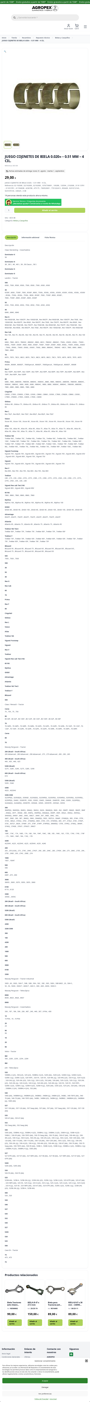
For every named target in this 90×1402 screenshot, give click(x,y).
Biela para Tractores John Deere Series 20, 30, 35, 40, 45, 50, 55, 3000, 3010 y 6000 (55, 1303)
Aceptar (45, 1381)
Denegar (45, 1387)
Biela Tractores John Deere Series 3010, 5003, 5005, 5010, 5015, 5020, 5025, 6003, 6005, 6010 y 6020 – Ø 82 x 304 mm (14, 1303)
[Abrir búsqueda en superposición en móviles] (45, 17)
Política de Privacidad (41, 1399)
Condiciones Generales (11, 1357)
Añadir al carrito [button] (12, 1322)
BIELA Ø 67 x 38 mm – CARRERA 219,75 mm (75, 1303)
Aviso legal (53, 1399)
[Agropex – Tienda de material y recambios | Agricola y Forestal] (45, 8)
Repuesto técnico (43, 38)
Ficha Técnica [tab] (50, 237)
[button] (86, 1361)
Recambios (26, 38)
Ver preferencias (45, 1393)
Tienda (14, 38)
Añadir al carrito (49, 210)
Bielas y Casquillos (62, 38)
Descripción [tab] (11, 237)
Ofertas (27, 1357)
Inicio (4, 38)
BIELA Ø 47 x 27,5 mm (33, 1303)
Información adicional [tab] (30, 237)
